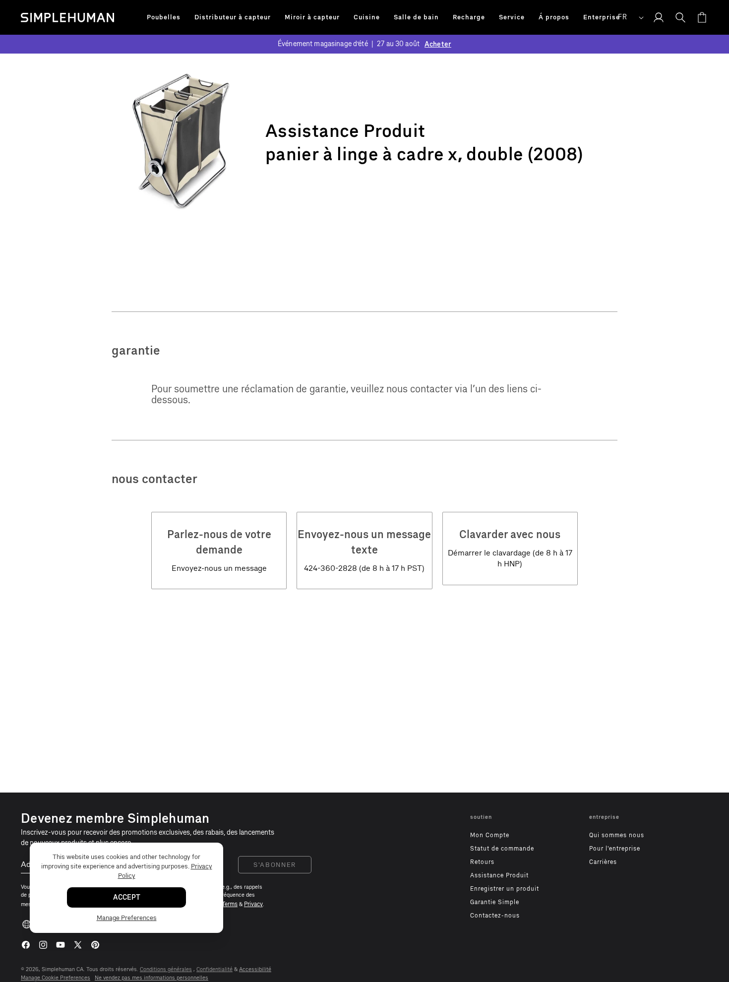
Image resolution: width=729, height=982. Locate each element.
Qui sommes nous (616, 835)
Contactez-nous (495, 915)
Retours (482, 862)
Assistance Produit (499, 875)
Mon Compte (489, 835)
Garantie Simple (494, 902)
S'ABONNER (274, 864)
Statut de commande (502, 848)
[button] (163, 17)
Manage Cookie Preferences (55, 978)
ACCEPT (126, 897)
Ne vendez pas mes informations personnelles (151, 978)
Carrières (603, 862)
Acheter (438, 44)
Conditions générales (166, 969)
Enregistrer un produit (504, 888)
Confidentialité (214, 969)
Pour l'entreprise (614, 848)
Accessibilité (255, 969)
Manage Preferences (127, 917)
